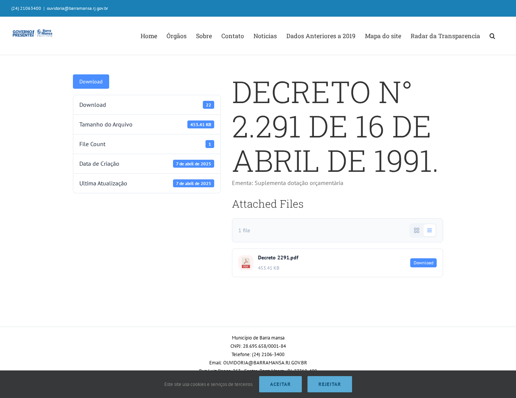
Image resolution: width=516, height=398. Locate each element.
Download (91, 81)
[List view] (429, 230)
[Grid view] (417, 230)
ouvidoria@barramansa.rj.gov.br (77, 8)
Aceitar (280, 384)
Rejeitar (329, 384)
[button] (492, 36)
